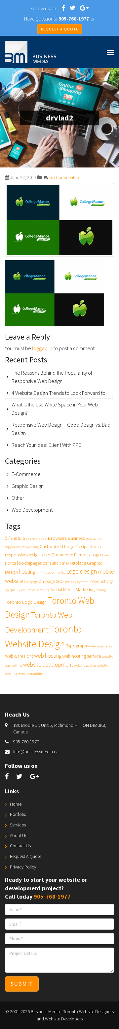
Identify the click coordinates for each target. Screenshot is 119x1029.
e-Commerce (60, 555)
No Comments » (64, 177)
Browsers (57, 538)
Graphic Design (28, 486)
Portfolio (18, 814)
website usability (30, 674)
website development (48, 664)
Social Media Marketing (72, 589)
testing (101, 590)
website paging (85, 665)
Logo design (81, 571)
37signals (15, 537)
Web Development (32, 509)
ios (63, 572)
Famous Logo (87, 555)
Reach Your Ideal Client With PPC (46, 445)
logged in (42, 348)
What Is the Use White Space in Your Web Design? (55, 408)
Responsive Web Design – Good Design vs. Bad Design (61, 428)
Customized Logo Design (64, 546)
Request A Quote (25, 856)
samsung (42, 590)
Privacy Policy (23, 867)
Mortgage (31, 582)
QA (7, 590)
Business (76, 538)
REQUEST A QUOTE (59, 28)
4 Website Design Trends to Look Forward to (58, 393)
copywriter (12, 547)
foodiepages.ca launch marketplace (51, 563)
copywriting (30, 547)
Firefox (107, 555)
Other (18, 497)
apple (43, 539)
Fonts (10, 563)
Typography (77, 646)
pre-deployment (77, 582)
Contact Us (20, 846)
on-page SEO (51, 581)
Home (15, 804)
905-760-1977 (26, 742)
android (32, 539)
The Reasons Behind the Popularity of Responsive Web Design (52, 376)
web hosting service (81, 656)
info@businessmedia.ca (36, 752)
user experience (101, 646)
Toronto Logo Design (26, 602)
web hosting (47, 655)
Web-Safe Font (19, 656)
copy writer (94, 539)
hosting (27, 571)
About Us (18, 835)
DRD (44, 555)
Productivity (101, 581)
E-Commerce (26, 474)
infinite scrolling (48, 572)
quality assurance (22, 590)
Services (18, 825)
